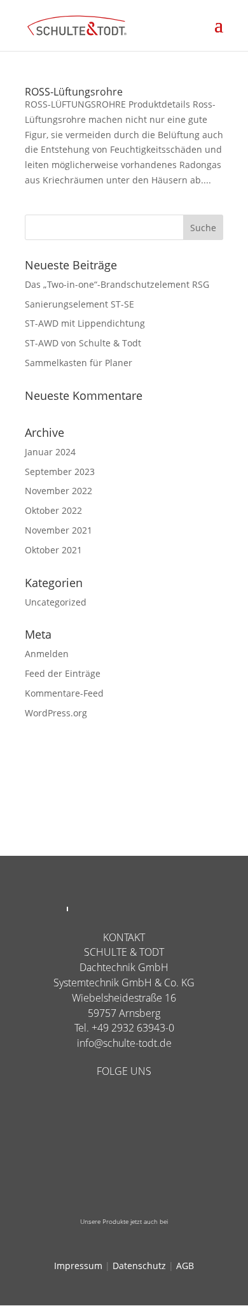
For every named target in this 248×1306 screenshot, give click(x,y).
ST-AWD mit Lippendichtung (85, 323)
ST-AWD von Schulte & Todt (83, 343)
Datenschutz (139, 1266)
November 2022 (58, 491)
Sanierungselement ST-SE (79, 304)
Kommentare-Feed (64, 693)
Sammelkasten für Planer (78, 363)
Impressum (78, 1266)
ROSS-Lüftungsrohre (74, 92)
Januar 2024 (50, 452)
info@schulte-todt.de (124, 1043)
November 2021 (58, 530)
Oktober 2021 (53, 550)
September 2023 (60, 471)
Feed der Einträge (62, 673)
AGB (185, 1266)
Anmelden (47, 654)
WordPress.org (56, 713)
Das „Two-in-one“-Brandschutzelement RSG (117, 284)
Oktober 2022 (53, 510)
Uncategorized (55, 602)
